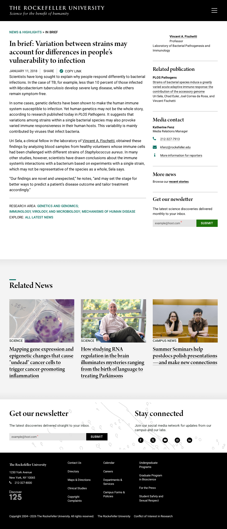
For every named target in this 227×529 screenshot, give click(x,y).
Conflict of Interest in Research (153, 516)
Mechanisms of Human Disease (108, 212)
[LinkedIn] (189, 440)
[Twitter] (153, 440)
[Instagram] (177, 440)
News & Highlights (25, 32)
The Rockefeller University (27, 465)
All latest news (39, 217)
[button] (70, 70)
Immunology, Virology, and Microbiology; (45, 212)
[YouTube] (165, 440)
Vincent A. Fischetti (98, 141)
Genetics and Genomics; (58, 206)
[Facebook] (140, 440)
